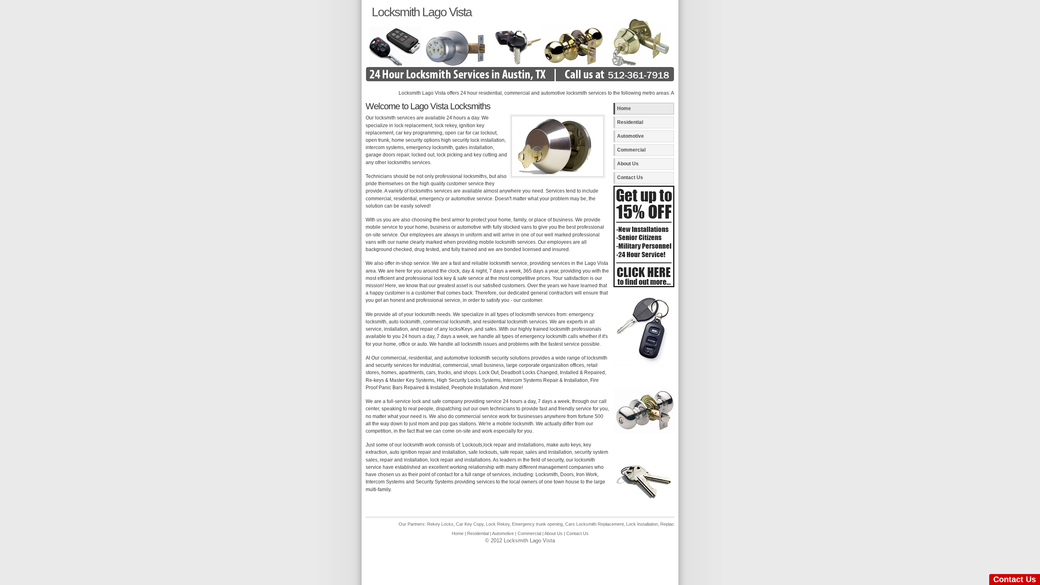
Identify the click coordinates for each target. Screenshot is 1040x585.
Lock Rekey (476, 524)
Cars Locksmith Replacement (572, 524)
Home (624, 108)
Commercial (631, 150)
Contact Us (630, 177)
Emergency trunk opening (515, 524)
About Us (628, 164)
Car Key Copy (448, 524)
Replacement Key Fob (660, 524)
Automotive (630, 136)
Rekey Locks (418, 524)
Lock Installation (620, 524)
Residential (630, 122)
